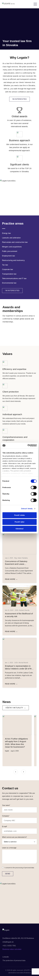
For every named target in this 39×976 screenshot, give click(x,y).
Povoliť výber (19, 522)
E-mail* (4, 826)
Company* (5, 816)
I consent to (19, 867)
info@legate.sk (8, 942)
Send (7, 874)
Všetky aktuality (14, 708)
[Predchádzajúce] (15, 772)
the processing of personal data (23, 867)
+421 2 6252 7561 (9, 946)
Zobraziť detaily (27, 508)
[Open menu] (35, 4)
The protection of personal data (13, 960)
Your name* (6, 805)
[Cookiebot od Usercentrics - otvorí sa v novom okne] (28, 445)
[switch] (34, 487)
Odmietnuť (20, 529)
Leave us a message (9, 848)
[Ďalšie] (23, 772)
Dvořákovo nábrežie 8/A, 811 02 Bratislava (18, 938)
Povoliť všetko (19, 515)
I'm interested (19, 99)
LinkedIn (5, 957)
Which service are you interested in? (14, 837)
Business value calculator (11, 949)
